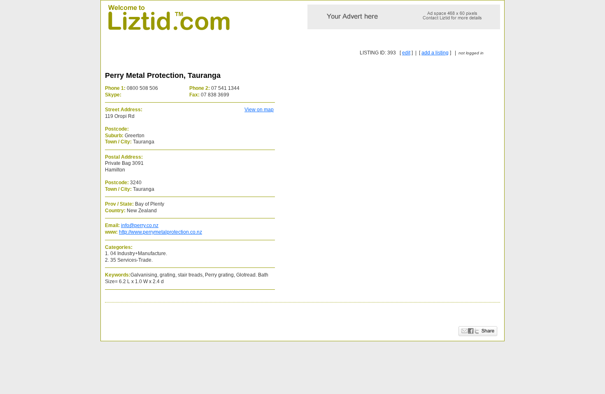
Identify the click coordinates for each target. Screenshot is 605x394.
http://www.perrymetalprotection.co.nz (160, 232)
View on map (259, 110)
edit (406, 53)
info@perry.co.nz (139, 225)
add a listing (435, 53)
